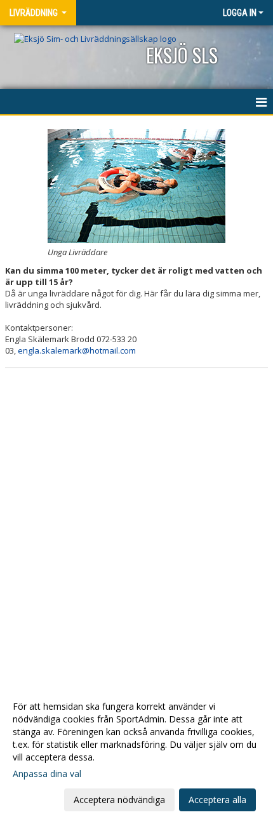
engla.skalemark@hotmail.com (77, 350)
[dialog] (136, 752)
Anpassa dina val (47, 774)
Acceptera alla (217, 800)
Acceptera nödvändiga (119, 800)
